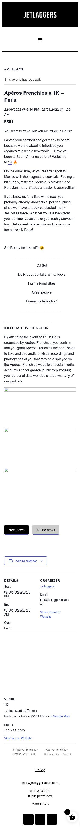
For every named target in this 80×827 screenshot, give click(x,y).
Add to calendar (26, 560)
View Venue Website (18, 738)
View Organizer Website (50, 614)
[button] (40, 39)
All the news (45, 529)
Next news (17, 529)
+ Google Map (60, 716)
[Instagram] (40, 819)
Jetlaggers (47, 586)
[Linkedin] (28, 819)
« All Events (13, 69)
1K (10, 162)
